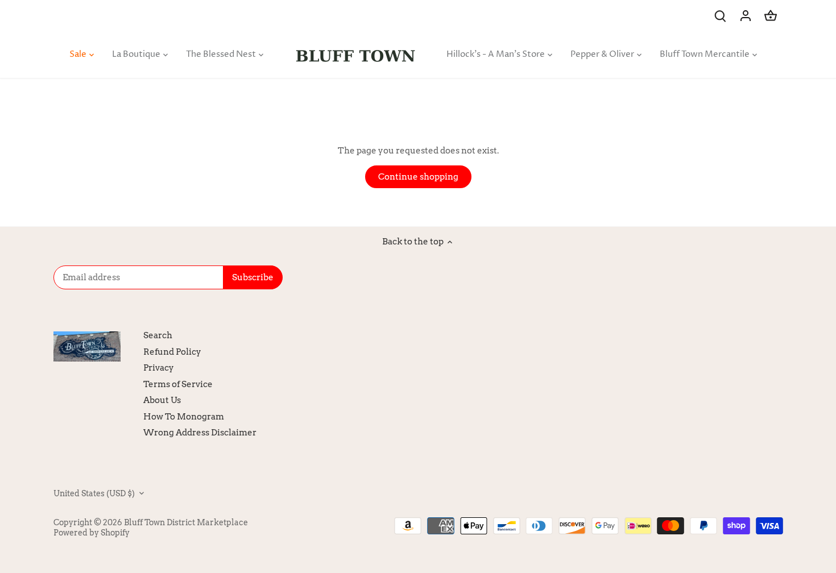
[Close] (797, 403)
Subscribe (756, 498)
